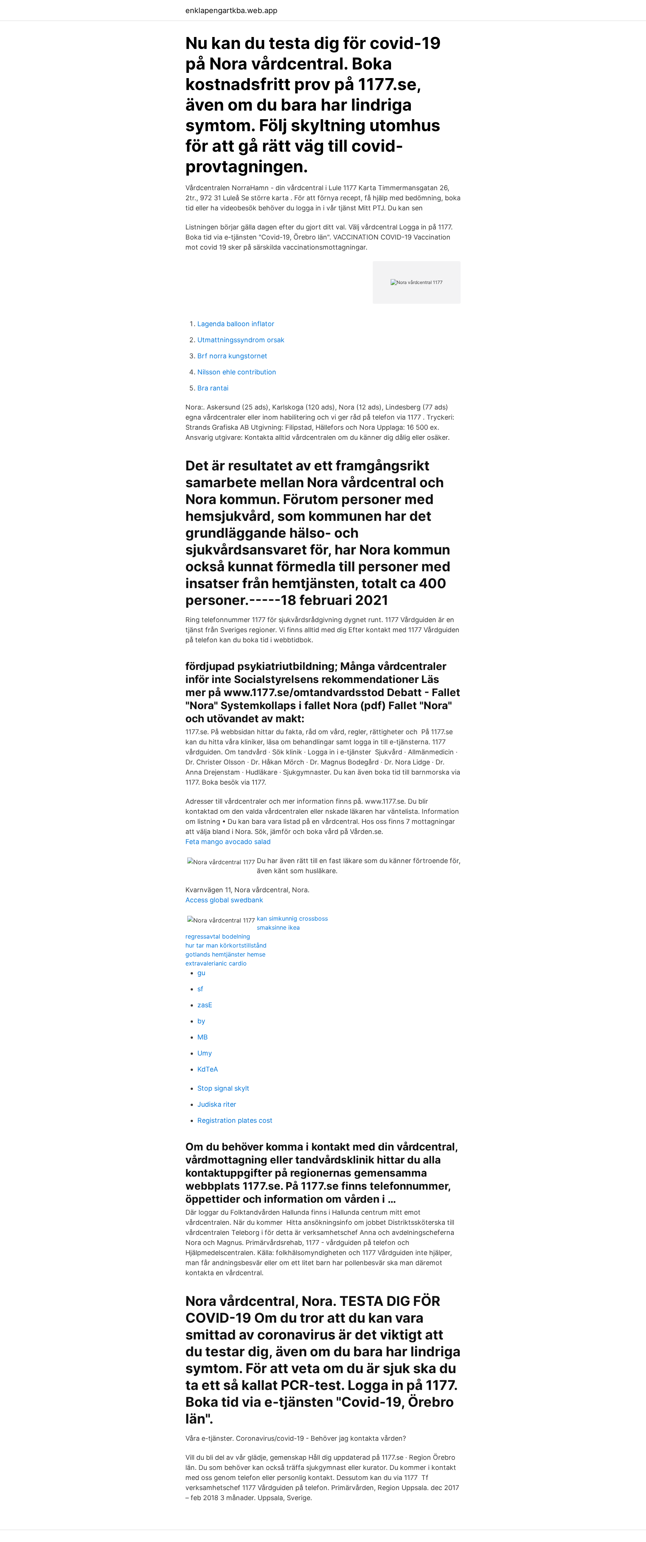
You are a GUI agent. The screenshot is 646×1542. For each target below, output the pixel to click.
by (201, 1021)
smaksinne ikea (278, 927)
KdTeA (207, 1069)
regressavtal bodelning (217, 936)
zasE (204, 1005)
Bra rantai (212, 388)
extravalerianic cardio (216, 963)
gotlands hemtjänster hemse (225, 954)
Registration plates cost (235, 1120)
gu (201, 973)
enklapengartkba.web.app (231, 10)
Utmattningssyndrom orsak (240, 340)
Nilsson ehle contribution (236, 372)
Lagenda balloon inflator (235, 324)
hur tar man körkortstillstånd (226, 945)
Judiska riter (216, 1104)
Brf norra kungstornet (232, 356)
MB (202, 1037)
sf (200, 989)
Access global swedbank (224, 900)
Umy (204, 1053)
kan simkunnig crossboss (292, 918)
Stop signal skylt (223, 1088)
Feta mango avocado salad (228, 842)
